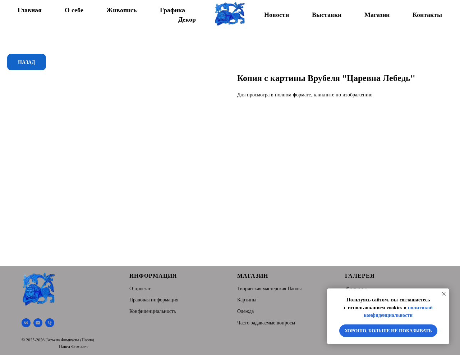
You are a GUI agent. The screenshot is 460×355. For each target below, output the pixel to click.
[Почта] (37, 322)
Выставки (326, 14)
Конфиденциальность (152, 311)
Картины (246, 299)
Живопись (121, 9)
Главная (30, 9)
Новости (276, 14)
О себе (74, 9)
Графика (172, 9)
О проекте (140, 288)
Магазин (377, 14)
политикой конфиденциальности (398, 311)
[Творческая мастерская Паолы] (26, 322)
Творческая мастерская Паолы (269, 288)
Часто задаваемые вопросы (266, 322)
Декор (187, 19)
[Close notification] (443, 293)
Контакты (427, 14)
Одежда (245, 311)
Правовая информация (153, 299)
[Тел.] (49, 322)
